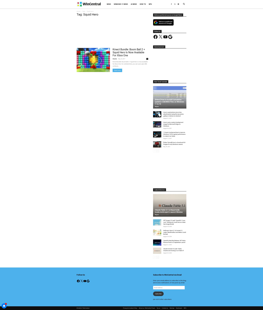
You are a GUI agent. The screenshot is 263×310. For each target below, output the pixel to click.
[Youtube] (178, 4)
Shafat (115, 59)
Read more (117, 70)
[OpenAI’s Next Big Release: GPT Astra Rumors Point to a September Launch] (157, 242)
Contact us (165, 308)
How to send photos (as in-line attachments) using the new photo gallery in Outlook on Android (173, 114)
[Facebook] (171, 4)
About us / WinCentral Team (147, 308)
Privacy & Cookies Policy (130, 308)
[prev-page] (154, 151)
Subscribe (158, 294)
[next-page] (157, 151)
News (109, 4)
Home (78, 11)
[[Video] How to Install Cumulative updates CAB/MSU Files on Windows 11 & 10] (169, 97)
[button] (183, 4)
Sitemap (172, 308)
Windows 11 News (121, 4)
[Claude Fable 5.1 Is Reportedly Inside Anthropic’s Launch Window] (169, 205)
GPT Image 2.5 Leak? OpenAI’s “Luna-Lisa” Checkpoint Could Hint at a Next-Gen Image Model (174, 222)
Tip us (158, 308)
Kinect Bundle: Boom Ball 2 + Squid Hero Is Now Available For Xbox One (129, 52)
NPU (150, 4)
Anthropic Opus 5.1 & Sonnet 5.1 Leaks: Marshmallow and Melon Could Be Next (174, 232)
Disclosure (179, 308)
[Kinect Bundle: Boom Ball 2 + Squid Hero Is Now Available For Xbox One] (93, 60)
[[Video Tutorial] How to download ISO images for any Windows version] (157, 144)
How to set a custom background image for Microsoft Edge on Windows (173, 124)
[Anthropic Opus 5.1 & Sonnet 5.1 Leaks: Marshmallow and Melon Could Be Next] (157, 232)
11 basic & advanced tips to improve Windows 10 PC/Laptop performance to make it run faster (174, 134)
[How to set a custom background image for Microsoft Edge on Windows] (157, 124)
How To (143, 4)
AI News (134, 4)
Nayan (157, 106)
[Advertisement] (112, 32)
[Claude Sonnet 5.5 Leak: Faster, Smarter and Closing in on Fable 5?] (157, 251)
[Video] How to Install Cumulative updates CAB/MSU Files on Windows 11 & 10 (169, 102)
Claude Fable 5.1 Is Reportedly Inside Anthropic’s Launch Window (169, 211)
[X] (174, 4)
